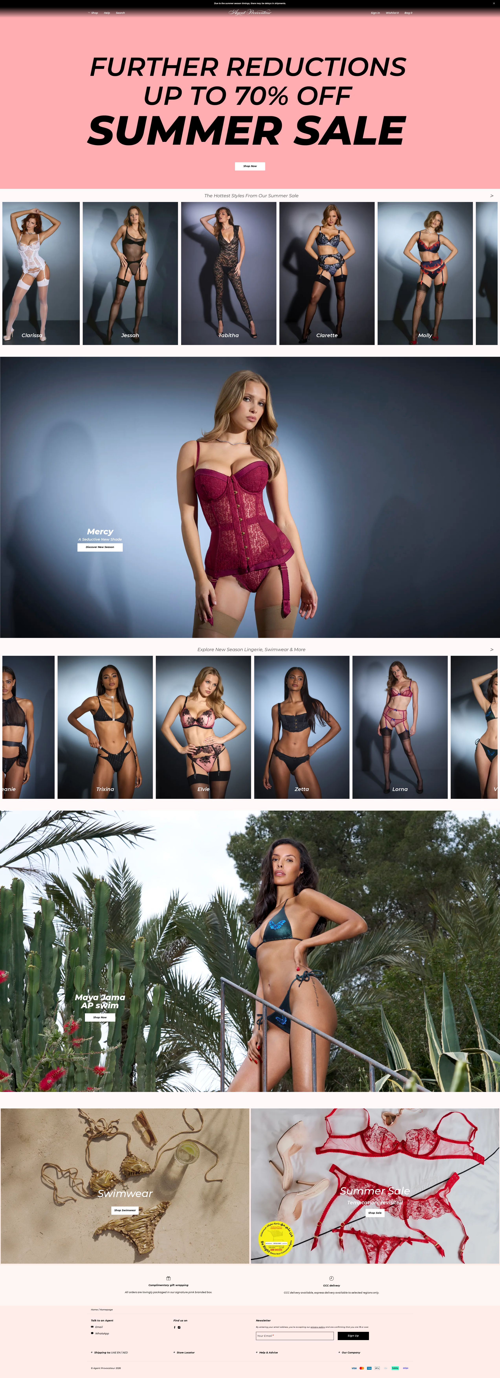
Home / (95, 1309)
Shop (94, 12)
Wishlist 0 (392, 12)
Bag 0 (408, 12)
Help (107, 12)
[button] (375, 12)
